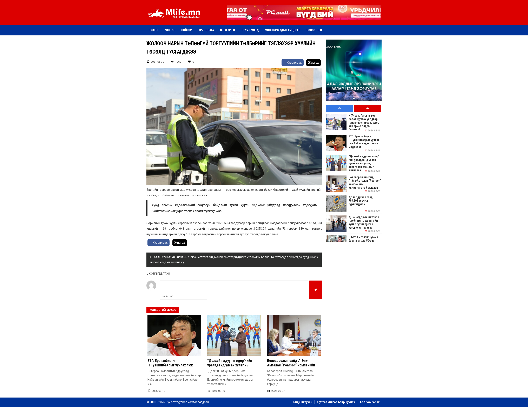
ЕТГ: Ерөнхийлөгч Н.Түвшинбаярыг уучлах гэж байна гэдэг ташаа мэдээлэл (170, 365)
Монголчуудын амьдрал (282, 30)
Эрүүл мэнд (250, 30)
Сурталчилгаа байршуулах (336, 402)
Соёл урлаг (228, 30)
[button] (304, 17)
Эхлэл (154, 30)
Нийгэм (186, 30)
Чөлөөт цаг (314, 30)
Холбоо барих (370, 402)
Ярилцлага (206, 30)
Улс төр (169, 30)
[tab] (339, 108)
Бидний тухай (302, 402)
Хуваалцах (294, 62)
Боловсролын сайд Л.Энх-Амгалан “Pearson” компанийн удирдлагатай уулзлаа (291, 365)
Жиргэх (313, 62)
